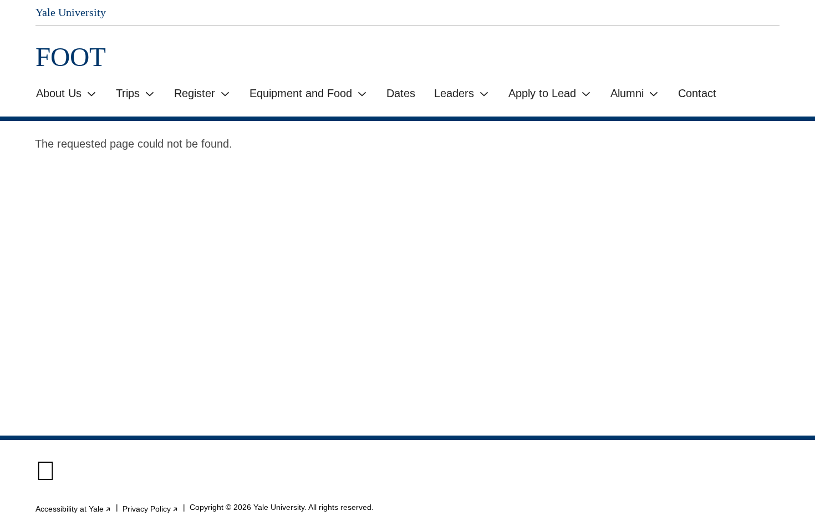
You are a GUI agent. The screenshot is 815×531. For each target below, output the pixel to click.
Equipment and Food (300, 93)
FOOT (70, 56)
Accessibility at (73, 508)
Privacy (151, 508)
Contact (697, 93)
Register (194, 93)
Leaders (454, 93)
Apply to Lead (542, 93)
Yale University (70, 12)
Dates (400, 93)
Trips (128, 93)
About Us (58, 93)
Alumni (627, 93)
